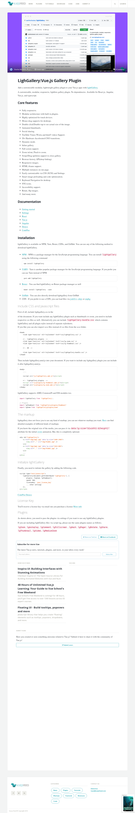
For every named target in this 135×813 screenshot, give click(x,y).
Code (70, 4)
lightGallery (92, 87)
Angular (25, 223)
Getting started (28, 209)
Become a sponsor (129, 811)
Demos (25, 226)
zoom (39, 431)
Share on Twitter (90, 537)
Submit (85, 4)
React (24, 216)
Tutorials (49, 4)
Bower (24, 284)
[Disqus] (67, 677)
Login (122, 4)
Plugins (39, 4)
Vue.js (24, 219)
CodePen (26, 230)
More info (77, 506)
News (31, 4)
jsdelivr (73, 298)
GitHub (25, 295)
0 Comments (119, 69)
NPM (24, 254)
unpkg (87, 298)
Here (104, 420)
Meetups (56, 796)
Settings (25, 212)
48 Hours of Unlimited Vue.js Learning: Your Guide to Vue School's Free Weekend (41, 588)
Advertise (94, 789)
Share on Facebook (108, 537)
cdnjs (80, 298)
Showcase (61, 4)
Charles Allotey (19, 69)
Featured (68, 796)
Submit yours (68, 645)
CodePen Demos (25, 494)
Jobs (77, 4)
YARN (25, 269)
